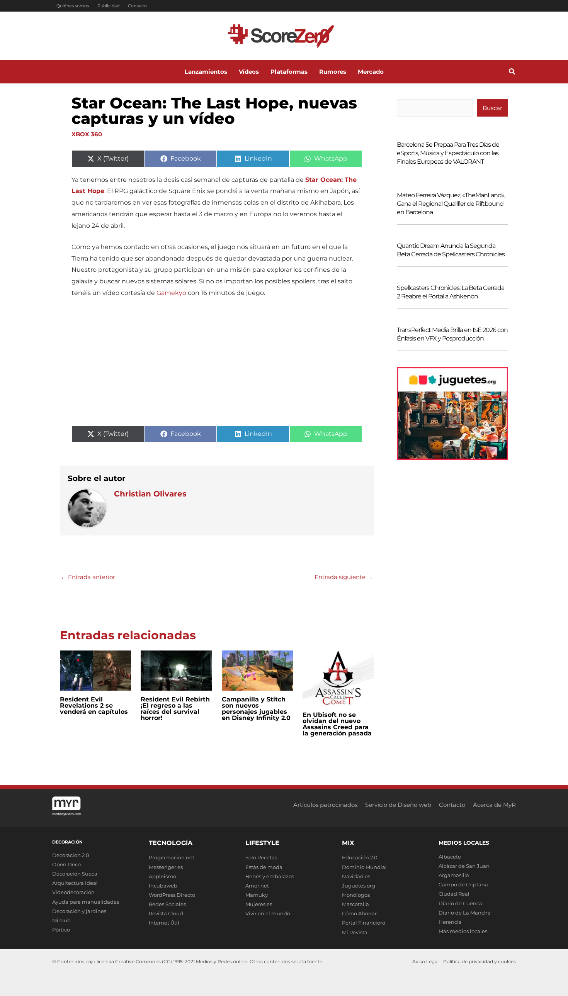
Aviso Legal (425, 961)
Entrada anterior (88, 577)
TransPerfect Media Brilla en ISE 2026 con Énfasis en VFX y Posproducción (452, 334)
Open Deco (66, 864)
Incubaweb (163, 886)
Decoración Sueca (74, 874)
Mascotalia (355, 904)
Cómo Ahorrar (359, 913)
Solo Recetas (261, 857)
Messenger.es (166, 867)
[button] (512, 72)
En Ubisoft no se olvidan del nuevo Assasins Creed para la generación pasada (337, 724)
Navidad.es (356, 876)
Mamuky (256, 895)
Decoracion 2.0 (70, 855)
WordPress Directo (172, 895)
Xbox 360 (86, 134)
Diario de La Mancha (465, 913)
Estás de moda (263, 867)
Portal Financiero (363, 923)
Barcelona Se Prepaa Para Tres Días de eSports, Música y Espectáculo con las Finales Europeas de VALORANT (448, 153)
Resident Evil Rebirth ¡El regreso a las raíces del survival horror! (175, 709)
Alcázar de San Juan (464, 866)
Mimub (61, 920)
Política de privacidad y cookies (479, 961)
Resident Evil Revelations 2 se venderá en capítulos (94, 705)
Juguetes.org (358, 886)
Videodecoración (73, 892)
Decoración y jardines (79, 911)
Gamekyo (171, 292)
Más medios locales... (465, 931)
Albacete (450, 857)
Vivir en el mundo (267, 913)
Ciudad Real (454, 894)
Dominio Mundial (364, 867)
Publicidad (108, 5)
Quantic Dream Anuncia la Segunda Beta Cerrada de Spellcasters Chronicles (451, 250)
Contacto (137, 5)
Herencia (450, 922)
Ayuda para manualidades (85, 902)
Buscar (492, 108)
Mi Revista (354, 932)
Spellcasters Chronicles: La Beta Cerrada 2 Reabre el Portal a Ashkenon (450, 292)
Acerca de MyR (494, 804)
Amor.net (257, 886)
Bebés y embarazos (269, 876)
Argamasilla (454, 875)
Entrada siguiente (344, 577)
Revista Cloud (166, 913)
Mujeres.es (258, 904)
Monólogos (356, 895)
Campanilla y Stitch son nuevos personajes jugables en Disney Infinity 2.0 (256, 709)
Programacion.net (171, 857)
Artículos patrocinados (325, 804)
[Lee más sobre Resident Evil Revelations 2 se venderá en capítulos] (95, 670)
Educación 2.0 (360, 857)
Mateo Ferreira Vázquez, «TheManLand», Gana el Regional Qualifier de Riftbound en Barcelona (451, 203)
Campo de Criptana (463, 884)
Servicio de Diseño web (398, 804)
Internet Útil (164, 923)
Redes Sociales (167, 904)
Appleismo (162, 876)
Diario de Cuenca (460, 903)
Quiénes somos (72, 5)
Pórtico (61, 930)
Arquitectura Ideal (75, 883)
